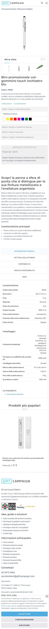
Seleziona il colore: (10, 114)
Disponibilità (24, 264)
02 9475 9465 (8, 572)
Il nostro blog (7, 533)
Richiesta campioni (10, 557)
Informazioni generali (24, 251)
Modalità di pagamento (11, 554)
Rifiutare (24, 625)
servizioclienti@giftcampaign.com (18, 576)
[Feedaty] (26, 506)
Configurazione (24, 620)
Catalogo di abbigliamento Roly (14, 524)
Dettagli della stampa (24, 258)
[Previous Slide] (41, 59)
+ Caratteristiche (19, 104)
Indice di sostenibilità (24, 270)
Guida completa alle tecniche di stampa (17, 518)
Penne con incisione (25, 9)
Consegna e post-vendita (12, 548)
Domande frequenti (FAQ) (12, 560)
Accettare (24, 614)
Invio (24, 277)
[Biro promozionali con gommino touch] (24, 33)
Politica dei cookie (8, 606)
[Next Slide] (44, 59)
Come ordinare (8, 542)
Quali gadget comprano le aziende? (15, 530)
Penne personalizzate (8, 9)
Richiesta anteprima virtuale (13, 545)
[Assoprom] (9, 506)
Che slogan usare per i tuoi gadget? (15, 527)
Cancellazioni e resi (10, 551)
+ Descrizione (6, 104)
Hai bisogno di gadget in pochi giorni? (16, 521)
